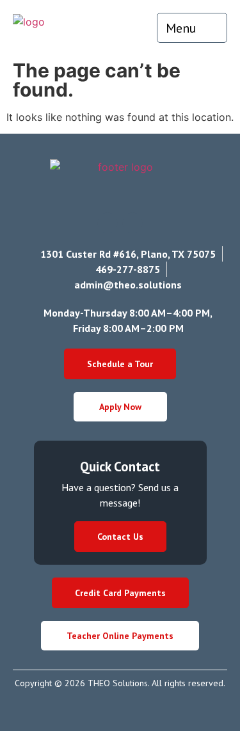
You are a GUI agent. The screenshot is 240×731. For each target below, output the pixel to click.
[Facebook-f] (132, 222)
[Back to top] (201, 689)
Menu (181, 28)
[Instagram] (107, 222)
